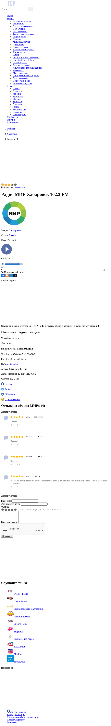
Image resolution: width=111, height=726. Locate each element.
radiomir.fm (12, 364)
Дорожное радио (22, 616)
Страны (11, 86)
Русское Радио (21, 594)
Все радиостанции (16, 714)
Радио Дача (19, 661)
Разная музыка (20, 62)
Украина (17, 94)
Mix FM (18, 654)
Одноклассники (12, 399)
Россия (16, 88)
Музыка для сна (20, 73)
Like (108, 270)
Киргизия (17, 101)
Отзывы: (20, 187)
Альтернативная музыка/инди (27, 68)
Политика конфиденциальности (23, 717)
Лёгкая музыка (20, 31)
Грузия (16, 107)
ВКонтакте (10, 394)
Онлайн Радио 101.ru (23, 60)
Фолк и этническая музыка (26, 57)
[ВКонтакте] (3, 275)
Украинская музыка (22, 83)
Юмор (16, 55)
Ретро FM (18, 631)
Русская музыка (20, 47)
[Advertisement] (55, 163)
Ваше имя (6, 501)
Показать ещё (7, 668)
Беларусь (17, 91)
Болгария (17, 112)
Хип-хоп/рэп (19, 52)
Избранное (12, 122)
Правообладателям (16, 719)
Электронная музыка (23, 26)
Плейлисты (12, 117)
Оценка (5, 507)
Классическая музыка (23, 49)
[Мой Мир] (11, 275)
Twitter (8, 389)
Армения (17, 104)
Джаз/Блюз (18, 44)
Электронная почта (10, 504)
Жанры (10, 18)
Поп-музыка (19, 29)
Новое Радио (20, 601)
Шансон (17, 39)
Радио (10, 16)
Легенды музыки (21, 65)
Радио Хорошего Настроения (28, 609)
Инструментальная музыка (26, 75)
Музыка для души (21, 42)
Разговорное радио (22, 21)
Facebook (9, 384)
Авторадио (19, 646)
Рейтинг (11, 120)
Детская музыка (20, 78)
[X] (15, 275)
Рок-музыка (18, 23)
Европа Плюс (20, 624)
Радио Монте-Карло (24, 639)
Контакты (12, 722)
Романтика (18, 70)
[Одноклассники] (7, 275)
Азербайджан (19, 114)
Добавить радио (18, 712)
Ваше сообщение (9, 522)
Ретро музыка (19, 36)
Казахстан (18, 96)
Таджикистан (19, 109)
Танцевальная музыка (23, 34)
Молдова (17, 99)
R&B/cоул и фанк (21, 81)
